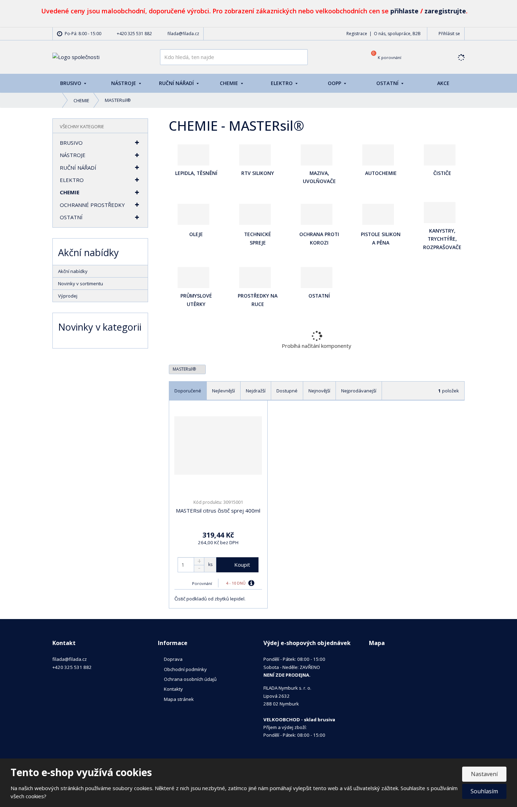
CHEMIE (230, 83)
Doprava (173, 659)
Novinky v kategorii (99, 326)
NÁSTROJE (124, 83)
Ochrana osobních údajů (190, 679)
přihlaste (404, 11)
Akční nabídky (73, 271)
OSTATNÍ (388, 83)
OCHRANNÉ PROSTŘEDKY (92, 204)
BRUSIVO (71, 83)
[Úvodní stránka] (76, 56)
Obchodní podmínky (185, 669)
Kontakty (173, 689)
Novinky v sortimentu (80, 283)
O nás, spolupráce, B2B (397, 34)
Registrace (356, 34)
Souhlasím (484, 791)
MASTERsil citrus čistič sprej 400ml (218, 510)
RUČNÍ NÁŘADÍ (177, 83)
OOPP (335, 83)
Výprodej (67, 296)
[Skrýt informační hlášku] (504, 9)
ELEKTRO (282, 83)
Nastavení (484, 774)
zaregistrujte (445, 11)
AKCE (443, 83)
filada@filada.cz (69, 659)
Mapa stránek (179, 699)
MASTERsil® (185, 369)
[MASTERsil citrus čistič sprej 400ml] (218, 445)
